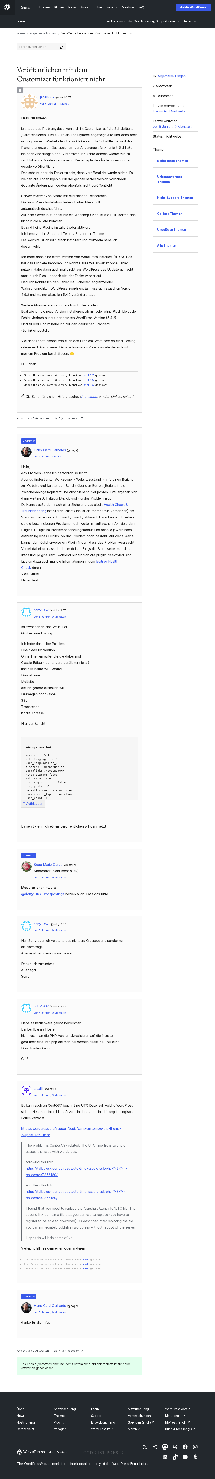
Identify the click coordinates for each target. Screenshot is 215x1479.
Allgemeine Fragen (43, 33)
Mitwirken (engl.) (140, 1409)
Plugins (59, 1422)
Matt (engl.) (175, 1415)
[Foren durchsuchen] (62, 47)
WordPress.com (178, 1409)
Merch (134, 1429)
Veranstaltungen (139, 1415)
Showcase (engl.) (66, 1409)
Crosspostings (53, 894)
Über (20, 1409)
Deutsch (62, 1452)
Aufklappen (34, 803)
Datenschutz (25, 1429)
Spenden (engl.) (141, 1422)
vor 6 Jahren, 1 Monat (54, 103)
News (21, 1415)
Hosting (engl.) (27, 1422)
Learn (95, 1409)
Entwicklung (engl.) (104, 1422)
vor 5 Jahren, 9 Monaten (50, 616)
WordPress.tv (102, 1429)
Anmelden (89, 396)
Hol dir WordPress (193, 7)
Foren (21, 21)
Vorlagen (60, 1429)
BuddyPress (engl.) (180, 1429)
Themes (59, 1415)
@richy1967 (31, 894)
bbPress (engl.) (177, 1422)
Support (96, 1415)
